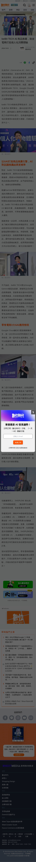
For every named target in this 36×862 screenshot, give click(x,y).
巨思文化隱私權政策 (21, 448)
